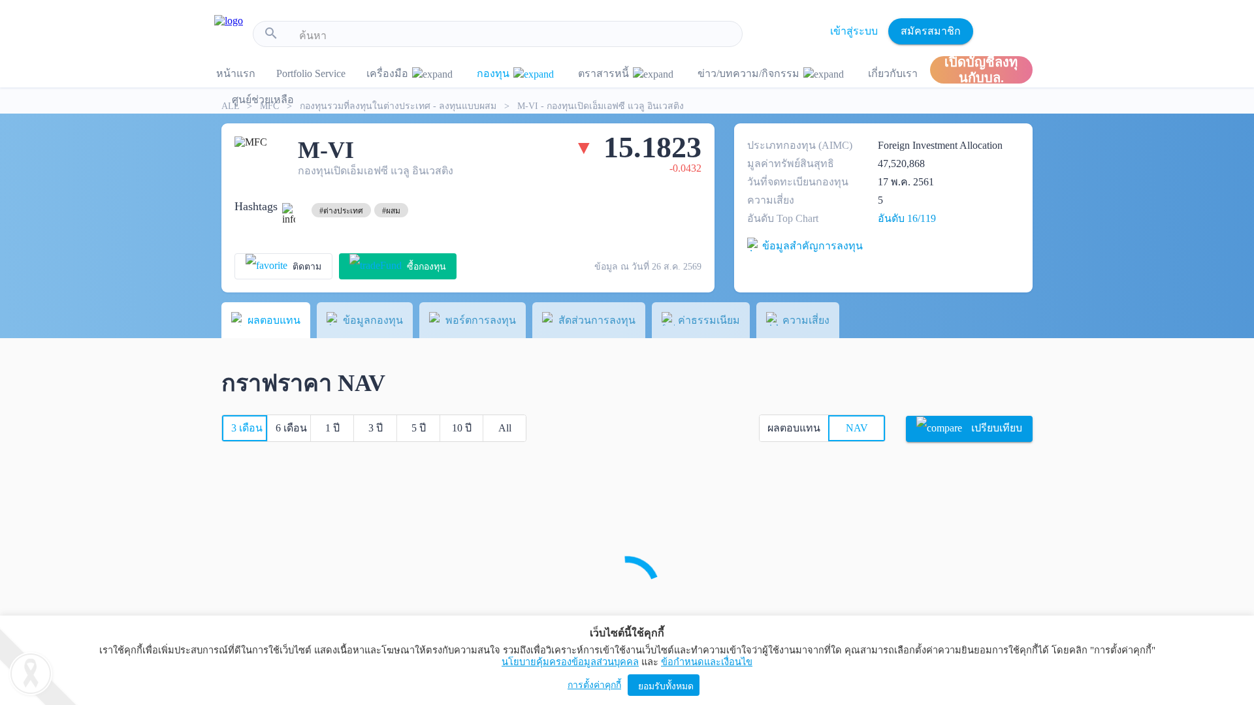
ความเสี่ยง (770, 200)
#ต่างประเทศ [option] (341, 210)
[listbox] (341, 210)
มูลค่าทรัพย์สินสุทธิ (790, 163)
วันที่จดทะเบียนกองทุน (797, 181)
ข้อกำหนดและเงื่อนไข (706, 662)
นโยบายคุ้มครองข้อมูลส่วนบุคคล (570, 662)
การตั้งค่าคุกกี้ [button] (594, 685)
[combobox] (515, 36)
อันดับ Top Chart (782, 218)
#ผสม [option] (391, 210)
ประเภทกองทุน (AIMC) (799, 145)
